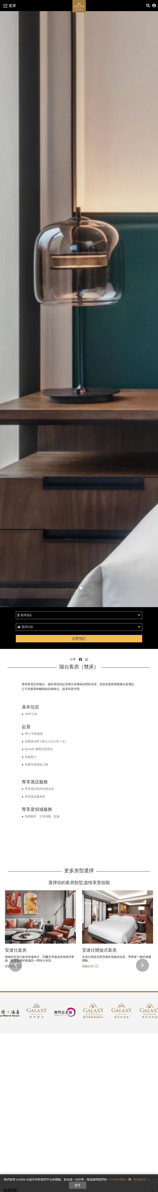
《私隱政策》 (140, 1179)
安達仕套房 (16, 950)
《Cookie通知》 (117, 1179)
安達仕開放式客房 (99, 950)
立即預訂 (79, 638)
